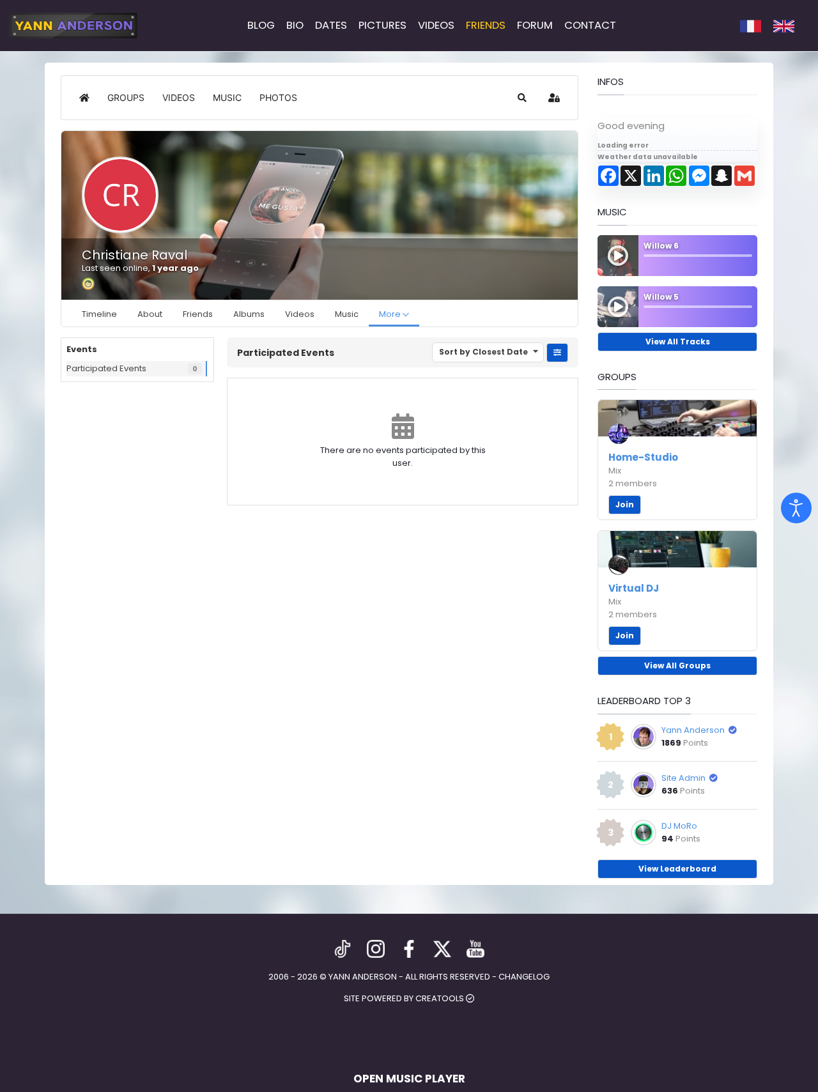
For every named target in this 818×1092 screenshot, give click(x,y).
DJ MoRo (679, 826)
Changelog (524, 977)
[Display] (796, 508)
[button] (522, 98)
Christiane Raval (134, 255)
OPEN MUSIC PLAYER (409, 1078)
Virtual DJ (633, 588)
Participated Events (106, 368)
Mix (614, 471)
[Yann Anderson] (73, 25)
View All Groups (677, 665)
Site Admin (683, 778)
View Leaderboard (677, 868)
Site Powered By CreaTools (405, 998)
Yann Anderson (693, 730)
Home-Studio (643, 457)
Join (624, 504)
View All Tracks (677, 341)
